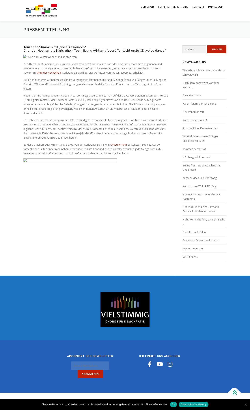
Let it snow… (190, 256)
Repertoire (180, 6)
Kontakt (198, 6)
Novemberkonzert (193, 112)
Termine (163, 6)
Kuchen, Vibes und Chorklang (199, 178)
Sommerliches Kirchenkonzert (200, 128)
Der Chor (147, 6)
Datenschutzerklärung (193, 404)
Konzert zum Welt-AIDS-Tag (199, 186)
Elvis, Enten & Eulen (194, 232)
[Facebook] (149, 364)
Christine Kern (119, 144)
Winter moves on (192, 248)
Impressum (215, 6)
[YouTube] (160, 364)
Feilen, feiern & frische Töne (199, 103)
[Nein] (245, 404)
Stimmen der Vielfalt (194, 149)
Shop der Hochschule (48, 72)
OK (173, 404)
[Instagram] (170, 364)
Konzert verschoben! (194, 120)
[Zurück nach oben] (234, 392)
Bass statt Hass (191, 95)
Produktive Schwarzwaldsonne (200, 240)
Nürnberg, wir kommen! (196, 157)
